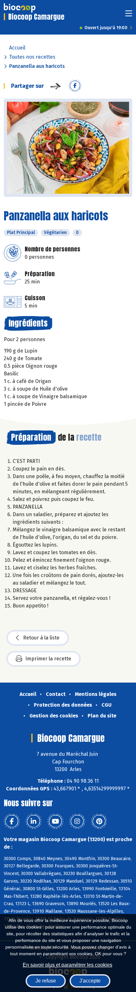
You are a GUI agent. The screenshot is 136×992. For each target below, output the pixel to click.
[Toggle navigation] (128, 15)
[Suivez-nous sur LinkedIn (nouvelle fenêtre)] (33, 821)
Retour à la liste (41, 638)
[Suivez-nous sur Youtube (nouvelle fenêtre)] (55, 821)
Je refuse (45, 980)
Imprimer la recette (48, 659)
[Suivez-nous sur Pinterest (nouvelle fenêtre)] (99, 821)
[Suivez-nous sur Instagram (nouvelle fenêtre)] (77, 821)
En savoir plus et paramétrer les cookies (67, 965)
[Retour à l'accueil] (19, 8)
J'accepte (90, 980)
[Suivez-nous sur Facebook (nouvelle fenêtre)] (12, 821)
